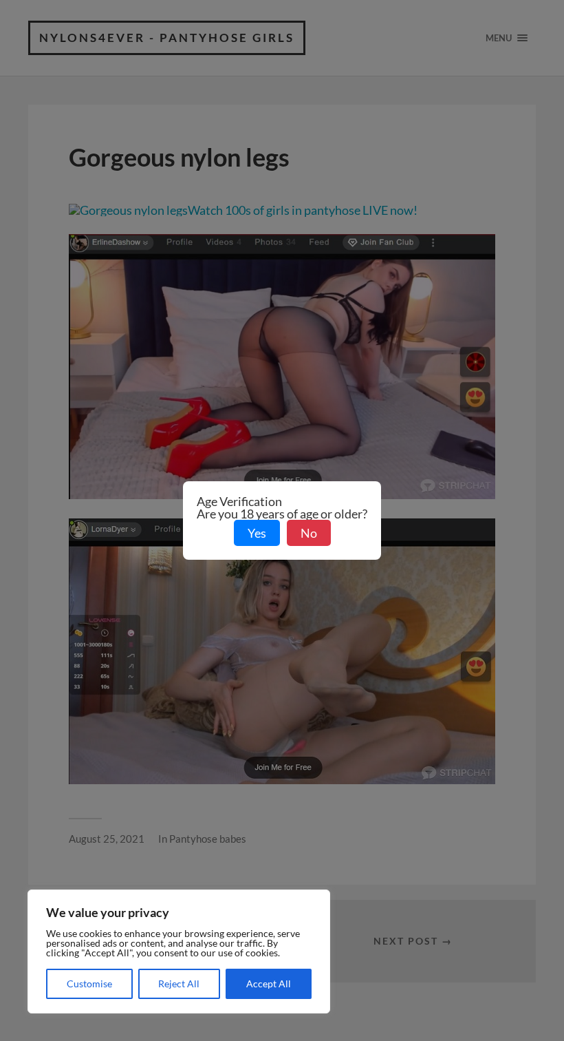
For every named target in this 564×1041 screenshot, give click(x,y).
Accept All (268, 983)
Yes (257, 532)
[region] (179, 951)
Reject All (178, 983)
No (309, 532)
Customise (89, 983)
